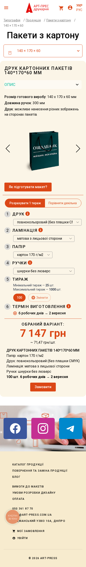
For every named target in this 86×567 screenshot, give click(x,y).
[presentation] (8, 148)
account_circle (70, 7)
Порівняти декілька (63, 203)
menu (6, 7)
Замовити (43, 387)
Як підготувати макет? (28, 187)
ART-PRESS (48, 558)
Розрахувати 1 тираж (25, 203)
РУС (79, 10)
